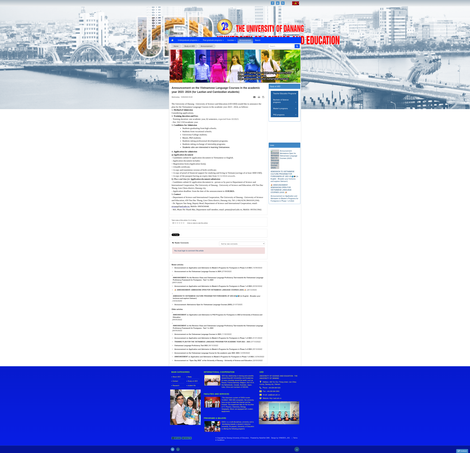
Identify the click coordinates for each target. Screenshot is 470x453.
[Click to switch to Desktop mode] (178, 449)
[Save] (263, 97)
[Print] (259, 97)
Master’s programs (280, 108)
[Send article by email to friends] (254, 97)
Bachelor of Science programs (281, 100)
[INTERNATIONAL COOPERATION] (212, 380)
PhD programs (278, 114)
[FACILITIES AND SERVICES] (212, 402)
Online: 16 (187, 438)
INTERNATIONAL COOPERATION (219, 372)
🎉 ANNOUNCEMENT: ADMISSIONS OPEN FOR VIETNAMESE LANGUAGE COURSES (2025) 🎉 (281, 188)
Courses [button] (230, 40)
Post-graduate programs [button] (212, 40)
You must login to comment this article (189, 250)
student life (192, 385)
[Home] (172, 40)
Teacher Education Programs (284, 93)
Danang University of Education (238, 438)
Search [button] (257, 40)
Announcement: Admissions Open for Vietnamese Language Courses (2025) (288, 154)
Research (176, 385)
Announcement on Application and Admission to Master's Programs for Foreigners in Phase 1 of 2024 (284, 198)
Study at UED (193, 381)
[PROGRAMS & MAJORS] (212, 426)
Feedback (463, 451)
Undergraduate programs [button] (188, 40)
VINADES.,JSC (284, 438)
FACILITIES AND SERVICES (216, 394)
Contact (175, 381)
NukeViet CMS (264, 438)
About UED (177, 377)
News (190, 377)
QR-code (177, 438)
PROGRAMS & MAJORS (215, 418)
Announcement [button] (245, 40)
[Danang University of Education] (184, 21)
